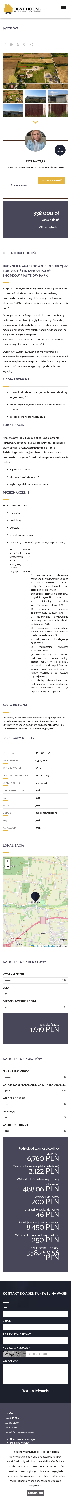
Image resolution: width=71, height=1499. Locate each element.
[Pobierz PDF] (18, 45)
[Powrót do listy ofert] (5, 45)
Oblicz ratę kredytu (49, 227)
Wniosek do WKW (14, 1098)
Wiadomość (10, 1361)
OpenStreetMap (50, 946)
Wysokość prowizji (15, 1125)
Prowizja (9, 1112)
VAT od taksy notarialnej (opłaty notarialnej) (34, 1085)
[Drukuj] (11, 45)
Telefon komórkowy (17, 1335)
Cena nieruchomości (16, 1071)
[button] (35, 897)
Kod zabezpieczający (16, 1348)
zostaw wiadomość (52, 180)
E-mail (7, 1321)
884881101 (20, 186)
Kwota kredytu (13, 974)
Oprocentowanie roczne (20, 1001)
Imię (5, 1308)
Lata (6, 988)
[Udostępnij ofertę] (31, 45)
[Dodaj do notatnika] (24, 45)
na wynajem (23, 1439)
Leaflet (36, 946)
